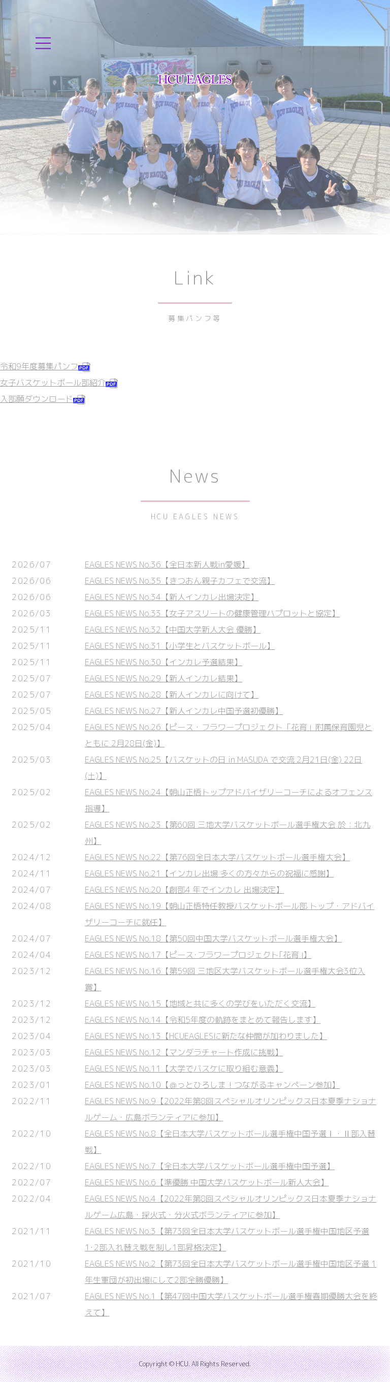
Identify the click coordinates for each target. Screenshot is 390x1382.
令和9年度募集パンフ (39, 366)
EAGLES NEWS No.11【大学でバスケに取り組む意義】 (184, 1068)
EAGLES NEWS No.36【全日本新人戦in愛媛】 (167, 564)
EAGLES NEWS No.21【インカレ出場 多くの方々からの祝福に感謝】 (209, 873)
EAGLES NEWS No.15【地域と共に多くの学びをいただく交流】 (200, 1003)
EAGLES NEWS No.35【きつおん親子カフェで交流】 (180, 580)
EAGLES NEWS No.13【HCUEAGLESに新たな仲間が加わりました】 (206, 1036)
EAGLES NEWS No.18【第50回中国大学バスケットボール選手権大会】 (213, 938)
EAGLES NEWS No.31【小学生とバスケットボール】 (180, 645)
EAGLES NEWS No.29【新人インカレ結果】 (163, 678)
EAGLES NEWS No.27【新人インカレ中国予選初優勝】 (184, 710)
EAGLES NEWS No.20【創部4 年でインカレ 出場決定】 (184, 889)
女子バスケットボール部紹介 (53, 382)
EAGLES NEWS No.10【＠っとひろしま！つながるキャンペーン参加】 (212, 1084)
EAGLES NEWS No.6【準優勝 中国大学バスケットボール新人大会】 (207, 1182)
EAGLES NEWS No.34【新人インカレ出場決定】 (171, 597)
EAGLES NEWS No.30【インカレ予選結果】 (163, 662)
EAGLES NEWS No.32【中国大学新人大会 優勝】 (173, 629)
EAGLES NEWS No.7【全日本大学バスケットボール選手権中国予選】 (210, 1166)
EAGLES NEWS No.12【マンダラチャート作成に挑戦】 (184, 1052)
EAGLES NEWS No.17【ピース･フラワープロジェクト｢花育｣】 (198, 954)
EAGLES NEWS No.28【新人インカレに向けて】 (171, 694)
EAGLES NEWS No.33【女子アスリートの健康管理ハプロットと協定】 (212, 613)
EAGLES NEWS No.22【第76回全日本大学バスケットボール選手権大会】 (217, 857)
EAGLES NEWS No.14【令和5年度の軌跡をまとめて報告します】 (202, 1019)
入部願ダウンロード (36, 398)
